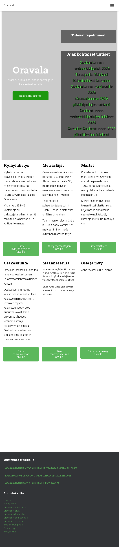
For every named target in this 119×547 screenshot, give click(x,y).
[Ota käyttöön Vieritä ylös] (113, 541)
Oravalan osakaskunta (15, 507)
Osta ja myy (9, 528)
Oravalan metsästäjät (14, 521)
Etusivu (7, 500)
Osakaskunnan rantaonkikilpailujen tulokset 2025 (92, 117)
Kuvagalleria (10, 503)
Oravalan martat (12, 510)
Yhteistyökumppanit (13, 524)
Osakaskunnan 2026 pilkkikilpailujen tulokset (32, 483)
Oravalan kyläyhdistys (14, 514)
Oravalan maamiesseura (16, 517)
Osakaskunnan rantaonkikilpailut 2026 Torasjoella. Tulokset (92, 68)
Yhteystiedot (10, 531)
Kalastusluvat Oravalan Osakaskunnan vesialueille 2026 (91, 87)
